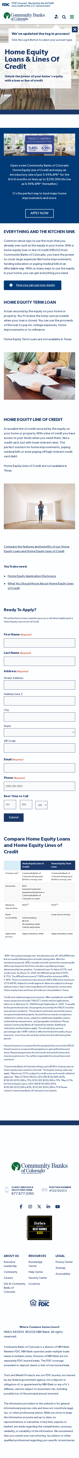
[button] (64, 16)
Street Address (13, 678)
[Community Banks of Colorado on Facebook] (21, 1207)
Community (10, 1272)
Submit (14, 817)
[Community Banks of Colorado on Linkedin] (48, 1207)
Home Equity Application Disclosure (32, 576)
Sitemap (61, 1268)
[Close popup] (75, 29)
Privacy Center (64, 1262)
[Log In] (56, 17)
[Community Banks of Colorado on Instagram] (30, 1207)
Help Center (36, 1272)
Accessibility (63, 1274)
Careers (8, 1278)
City (6, 710)
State (7, 726)
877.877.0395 (23, 1193)
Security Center (38, 1278)
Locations (34, 1284)
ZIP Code (10, 741)
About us (11, 1255)
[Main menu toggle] (72, 17)
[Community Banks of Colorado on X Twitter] (39, 1207)
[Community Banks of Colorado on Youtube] (57, 1207)
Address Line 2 (13, 694)
